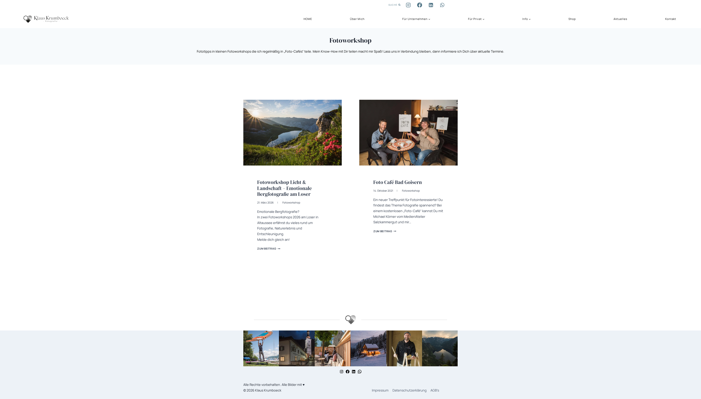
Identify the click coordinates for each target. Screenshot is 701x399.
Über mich (357, 19)
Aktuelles (620, 19)
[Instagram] (408, 5)
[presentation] (292, 133)
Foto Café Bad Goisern (397, 182)
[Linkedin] (431, 5)
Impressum (380, 390)
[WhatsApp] (442, 5)
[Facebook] (420, 5)
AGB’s (434, 390)
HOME (308, 19)
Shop (572, 19)
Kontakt (670, 19)
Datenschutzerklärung (409, 390)
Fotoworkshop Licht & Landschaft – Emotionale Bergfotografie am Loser (284, 188)
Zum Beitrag (268, 248)
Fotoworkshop (291, 202)
